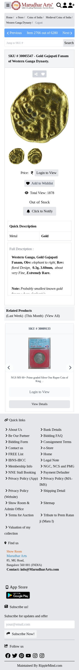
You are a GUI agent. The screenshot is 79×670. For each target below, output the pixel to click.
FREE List (15, 454)
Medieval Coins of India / (59, 17)
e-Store (48, 448)
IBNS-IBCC (17, 460)
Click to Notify (42, 211)
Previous (16, 33)
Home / (10, 17)
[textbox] (39, 278)
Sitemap (49, 503)
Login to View (46, 173)
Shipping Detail (54, 491)
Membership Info (20, 466)
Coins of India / (35, 17)
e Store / (20, 17)
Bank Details (52, 429)
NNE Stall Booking (22, 472)
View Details (39, 404)
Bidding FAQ (53, 436)
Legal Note (51, 460)
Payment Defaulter (56, 472)
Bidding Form (18, 442)
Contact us (15, 448)
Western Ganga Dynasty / (19, 22)
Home (47, 454)
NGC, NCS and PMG (58, 466)
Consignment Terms (57, 442)
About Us (15, 429)
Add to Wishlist (42, 183)
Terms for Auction (21, 515)
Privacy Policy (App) (23, 478)
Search (69, 43)
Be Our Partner (18, 436)
